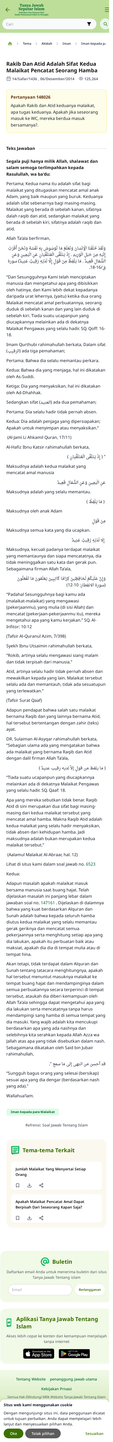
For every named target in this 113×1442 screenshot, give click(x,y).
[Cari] (105, 23)
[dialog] (54, 1420)
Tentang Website (31, 1379)
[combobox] (45, 24)
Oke (13, 1433)
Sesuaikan (94, 1433)
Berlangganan (90, 1289)
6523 (90, 864)
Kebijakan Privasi (56, 1388)
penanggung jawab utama (73, 1379)
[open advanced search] (89, 24)
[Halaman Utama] (10, 43)
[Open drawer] (107, 9)
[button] (17, 1185)
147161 (48, 903)
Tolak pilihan (43, 1433)
